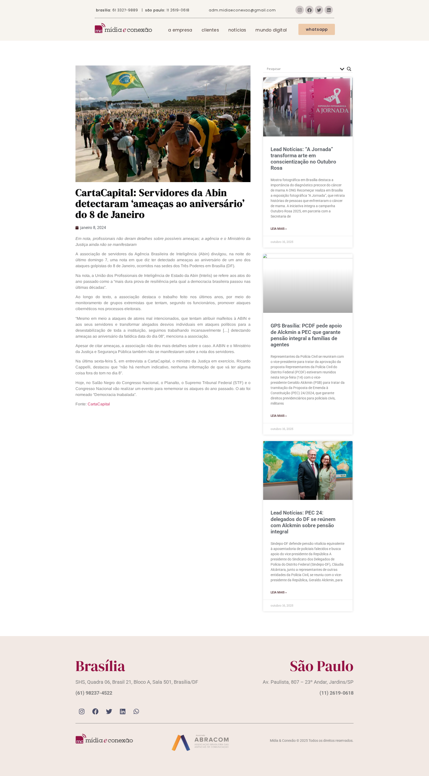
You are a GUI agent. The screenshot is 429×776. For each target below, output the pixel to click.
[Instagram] (299, 10)
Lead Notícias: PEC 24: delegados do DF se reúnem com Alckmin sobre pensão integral (303, 522)
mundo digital (271, 30)
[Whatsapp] (136, 711)
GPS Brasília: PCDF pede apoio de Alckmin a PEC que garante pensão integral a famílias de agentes (306, 335)
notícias (237, 30)
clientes (210, 30)
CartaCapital (99, 404)
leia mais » (279, 228)
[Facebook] (309, 10)
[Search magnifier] (349, 68)
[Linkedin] (328, 10)
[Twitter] (319, 10)
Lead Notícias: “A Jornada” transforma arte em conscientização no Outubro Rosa (303, 158)
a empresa (180, 30)
